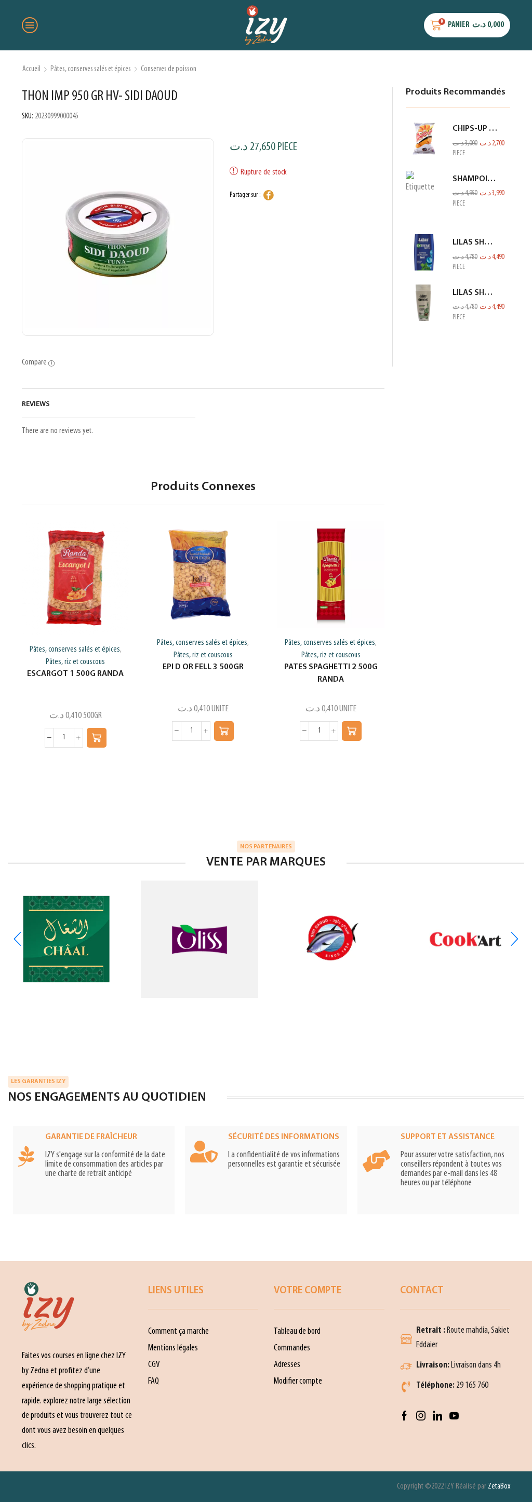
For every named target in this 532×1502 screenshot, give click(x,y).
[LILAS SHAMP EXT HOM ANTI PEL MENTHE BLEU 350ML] (424, 252)
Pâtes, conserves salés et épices (90, 69)
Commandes (292, 1348)
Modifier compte (298, 1381)
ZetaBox (499, 1486)
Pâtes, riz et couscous (75, 662)
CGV (154, 1365)
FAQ (153, 1381)
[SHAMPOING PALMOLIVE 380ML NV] (424, 197)
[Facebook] (404, 1415)
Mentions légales (173, 1348)
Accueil (31, 69)
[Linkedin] (437, 1415)
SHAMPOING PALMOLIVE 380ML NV (475, 179)
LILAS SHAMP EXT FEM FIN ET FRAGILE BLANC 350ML (475, 293)
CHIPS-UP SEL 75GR (475, 129)
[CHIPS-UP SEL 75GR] (424, 138)
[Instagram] (420, 1415)
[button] (97, 738)
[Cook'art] (465, 939)
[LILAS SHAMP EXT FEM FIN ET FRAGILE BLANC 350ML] (424, 303)
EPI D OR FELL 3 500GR (203, 667)
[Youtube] (454, 1415)
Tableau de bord (297, 1331)
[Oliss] (199, 939)
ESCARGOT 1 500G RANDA (75, 674)
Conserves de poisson (168, 69)
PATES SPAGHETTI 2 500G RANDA (331, 673)
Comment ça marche (178, 1331)
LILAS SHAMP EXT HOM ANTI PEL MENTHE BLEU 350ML (475, 242)
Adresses (287, 1365)
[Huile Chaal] (66, 939)
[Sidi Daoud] (332, 939)
